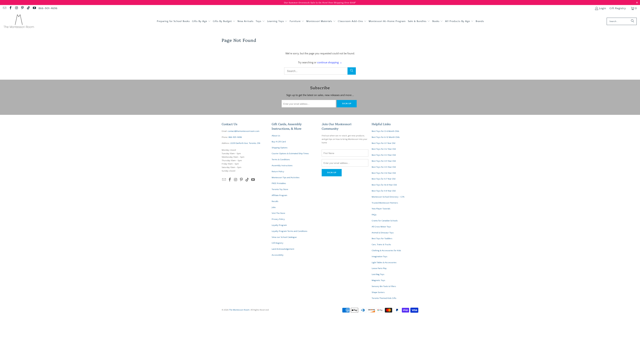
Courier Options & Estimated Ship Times (290, 153)
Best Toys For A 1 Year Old (383, 143)
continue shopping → (329, 62)
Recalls (275, 201)
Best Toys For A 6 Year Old (384, 173)
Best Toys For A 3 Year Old (384, 155)
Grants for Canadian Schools (385, 221)
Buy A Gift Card (279, 141)
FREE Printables (279, 183)
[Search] (632, 21)
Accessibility (278, 255)
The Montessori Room (239, 310)
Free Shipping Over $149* (342, 2)
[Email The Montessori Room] (4, 8)
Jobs (274, 207)
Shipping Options (280, 147)
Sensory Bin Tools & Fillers (384, 286)
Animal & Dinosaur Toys (383, 233)
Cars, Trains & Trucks (381, 244)
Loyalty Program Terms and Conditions (289, 231)
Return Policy (278, 171)
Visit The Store (278, 213)
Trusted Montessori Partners (385, 203)
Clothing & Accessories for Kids (386, 250)
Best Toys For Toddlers (382, 238)
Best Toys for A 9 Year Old (384, 191)
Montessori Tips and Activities (286, 177)
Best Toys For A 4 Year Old (384, 161)
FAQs (374, 215)
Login (602, 8)
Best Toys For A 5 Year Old (384, 167)
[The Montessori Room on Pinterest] (22, 8)
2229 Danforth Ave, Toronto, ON (245, 143)
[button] (201, 21)
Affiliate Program (279, 195)
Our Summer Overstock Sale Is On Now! (306, 2)
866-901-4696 (48, 8)
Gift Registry (618, 8)
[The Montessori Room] (18, 21)
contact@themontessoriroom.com (243, 131)
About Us (276, 135)
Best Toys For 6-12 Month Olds (386, 137)
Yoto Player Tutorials (381, 209)
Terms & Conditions (281, 159)
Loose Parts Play (379, 268)
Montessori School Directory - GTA (388, 197)
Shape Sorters (378, 292)
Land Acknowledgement (283, 249)
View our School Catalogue (284, 237)
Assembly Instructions (282, 165)
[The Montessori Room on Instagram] (16, 8)
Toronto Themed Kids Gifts (384, 298)
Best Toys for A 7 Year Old (383, 179)
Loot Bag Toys (378, 274)
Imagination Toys (379, 256)
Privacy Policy (278, 219)
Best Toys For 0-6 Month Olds (385, 131)
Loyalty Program (279, 225)
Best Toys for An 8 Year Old (384, 185)
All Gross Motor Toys (381, 227)
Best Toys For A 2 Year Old (384, 149)
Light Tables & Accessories (384, 262)
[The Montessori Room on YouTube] (34, 8)
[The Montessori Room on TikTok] (28, 8)
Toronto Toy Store (280, 189)
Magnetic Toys (378, 280)
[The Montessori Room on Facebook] (10, 8)
